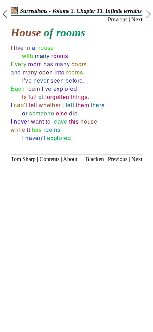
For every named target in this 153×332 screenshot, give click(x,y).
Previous (117, 19)
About (70, 159)
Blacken (94, 159)
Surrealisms (33, 11)
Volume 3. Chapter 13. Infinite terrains (97, 11)
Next (136, 19)
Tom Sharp (23, 159)
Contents (49, 159)
